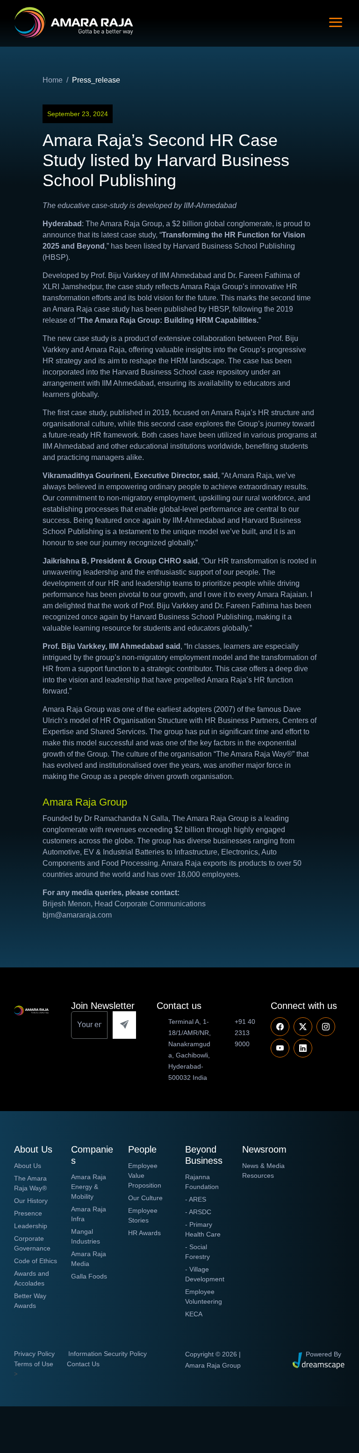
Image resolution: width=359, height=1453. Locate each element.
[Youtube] (325, 1026)
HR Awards (144, 1233)
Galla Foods (89, 1276)
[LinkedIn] (303, 1048)
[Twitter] (303, 1026)
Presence (28, 1213)
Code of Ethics (35, 1261)
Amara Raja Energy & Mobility (88, 1186)
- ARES (195, 1199)
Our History (31, 1200)
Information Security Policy (107, 1353)
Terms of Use (33, 1364)
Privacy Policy (34, 1353)
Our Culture (145, 1198)
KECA (193, 1314)
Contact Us (83, 1364)
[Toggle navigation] (335, 22)
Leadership (30, 1226)
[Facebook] (280, 1026)
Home (53, 80)
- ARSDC (198, 1212)
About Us (27, 1165)
